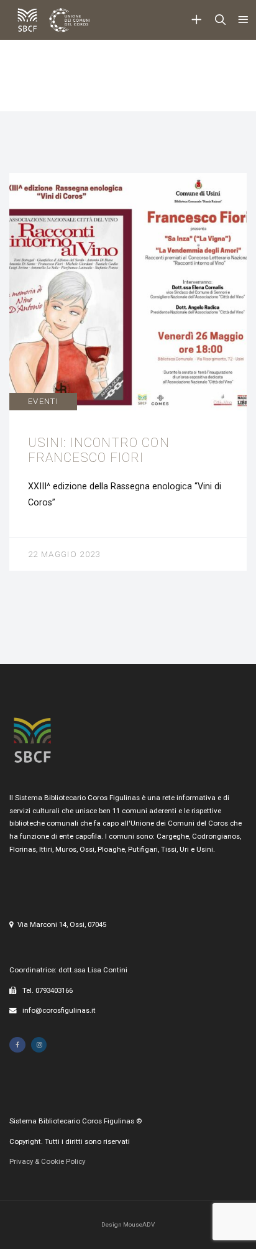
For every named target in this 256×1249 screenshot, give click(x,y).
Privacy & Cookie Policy (47, 1161)
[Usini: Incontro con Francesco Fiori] (128, 372)
